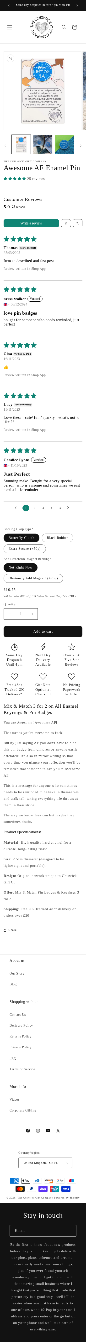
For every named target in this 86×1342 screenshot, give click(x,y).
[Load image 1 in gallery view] (21, 144)
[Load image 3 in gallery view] (64, 144)
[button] (9, 27)
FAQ (13, 1058)
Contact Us (18, 1015)
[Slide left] (5, 145)
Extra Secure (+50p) (25, 548)
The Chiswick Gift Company (35, 1197)
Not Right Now (20, 567)
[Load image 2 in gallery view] (42, 144)
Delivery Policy (21, 1025)
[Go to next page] (69, 508)
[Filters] (66, 223)
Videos (15, 1099)
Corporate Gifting (23, 1110)
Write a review (31, 223)
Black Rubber (57, 538)
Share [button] (12, 930)
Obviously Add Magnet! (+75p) (33, 578)
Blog (13, 984)
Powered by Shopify (67, 1197)
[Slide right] (80, 145)
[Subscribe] (70, 1231)
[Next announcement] (77, 5)
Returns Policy (20, 1036)
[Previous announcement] (9, 5)
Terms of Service (22, 1069)
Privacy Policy (20, 1047)
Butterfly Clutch (21, 538)
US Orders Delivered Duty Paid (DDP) (54, 596)
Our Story (17, 973)
